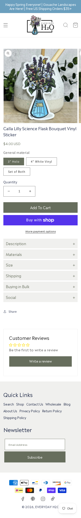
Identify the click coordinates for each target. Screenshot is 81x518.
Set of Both (16, 172)
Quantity (10, 182)
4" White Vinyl (41, 161)
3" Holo (14, 161)
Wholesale (53, 404)
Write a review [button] (40, 360)
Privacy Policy (29, 410)
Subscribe (35, 457)
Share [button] (13, 311)
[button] (6, 25)
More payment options (40, 231)
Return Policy (52, 410)
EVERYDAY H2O (47, 506)
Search (8, 404)
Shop (20, 404)
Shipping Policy (14, 417)
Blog (66, 404)
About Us (10, 410)
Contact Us (34, 404)
